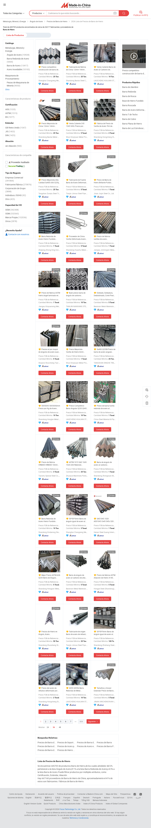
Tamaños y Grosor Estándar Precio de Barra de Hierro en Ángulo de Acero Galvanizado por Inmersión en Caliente (104, 689)
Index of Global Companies (116, 803)
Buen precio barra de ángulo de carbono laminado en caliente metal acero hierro (77, 294)
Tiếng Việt (85, 800)
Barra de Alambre (130, 87)
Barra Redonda (129, 91)
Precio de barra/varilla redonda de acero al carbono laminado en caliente (104, 407)
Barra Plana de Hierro (132, 123)
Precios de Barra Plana (106, 746)
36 (54, 727)
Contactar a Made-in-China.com (90, 794)
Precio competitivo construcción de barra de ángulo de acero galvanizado (48, 68)
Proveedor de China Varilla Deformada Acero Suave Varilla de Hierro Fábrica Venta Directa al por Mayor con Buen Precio (76, 237)
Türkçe (75, 800)
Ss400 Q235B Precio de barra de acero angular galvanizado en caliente (104, 350)
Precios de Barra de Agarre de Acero (47, 742)
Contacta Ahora (47, 90)
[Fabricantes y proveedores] (75, 5)
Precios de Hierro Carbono (66, 750)
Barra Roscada (129, 105)
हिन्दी (57, 800)
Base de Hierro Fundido (132, 100)
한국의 (130, 797)
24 (48, 727)
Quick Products (50, 803)
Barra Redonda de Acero (18, 60)
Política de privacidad (65, 794)
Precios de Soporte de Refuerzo (66, 742)
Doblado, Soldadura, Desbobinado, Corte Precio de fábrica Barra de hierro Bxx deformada (104, 294)
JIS (10, 131)
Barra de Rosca (129, 96)
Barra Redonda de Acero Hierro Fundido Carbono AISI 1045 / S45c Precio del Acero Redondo (48, 237)
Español (76, 797)
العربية (138, 797)
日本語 (57, 797)
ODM (12, 213)
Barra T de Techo (130, 114)
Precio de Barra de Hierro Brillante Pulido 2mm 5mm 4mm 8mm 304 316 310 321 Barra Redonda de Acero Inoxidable (103, 181)
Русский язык (118, 797)
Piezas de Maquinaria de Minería (18, 84)
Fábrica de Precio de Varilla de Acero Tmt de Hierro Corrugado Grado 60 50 (104, 124)
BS (9, 117)
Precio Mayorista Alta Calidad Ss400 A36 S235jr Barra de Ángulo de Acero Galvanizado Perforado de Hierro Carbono (48, 181)
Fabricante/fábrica (18, 184)
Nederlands (48, 800)
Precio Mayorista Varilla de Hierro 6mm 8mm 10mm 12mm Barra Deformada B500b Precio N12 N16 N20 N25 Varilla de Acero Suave (76, 350)
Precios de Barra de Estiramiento (86, 742)
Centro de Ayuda (15, 794)
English (29, 797)
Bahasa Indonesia (100, 800)
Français (66, 797)
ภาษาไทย (66, 800)
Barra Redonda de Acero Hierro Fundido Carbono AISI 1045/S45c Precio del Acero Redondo (48, 520)
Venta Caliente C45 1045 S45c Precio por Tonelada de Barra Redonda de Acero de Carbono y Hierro (75, 124)
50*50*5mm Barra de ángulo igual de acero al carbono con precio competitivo (104, 632)
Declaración (30, 794)
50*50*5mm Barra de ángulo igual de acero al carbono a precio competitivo (76, 520)
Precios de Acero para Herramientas (66, 746)
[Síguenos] (135, 794)
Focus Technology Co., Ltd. (70, 809)
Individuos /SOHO (15, 195)
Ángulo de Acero (18, 54)
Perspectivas (125, 794)
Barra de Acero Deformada (134, 109)
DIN (10, 135)
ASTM (11, 113)
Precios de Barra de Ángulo (47, 750)
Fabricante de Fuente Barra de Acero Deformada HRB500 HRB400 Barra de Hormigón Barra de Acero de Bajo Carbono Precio (76, 181)
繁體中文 (48, 797)
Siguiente (92, 721)
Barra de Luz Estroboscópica (135, 128)
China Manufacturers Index (69, 803)
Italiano (107, 797)
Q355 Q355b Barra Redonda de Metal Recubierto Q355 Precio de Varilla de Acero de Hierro (76, 689)
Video (57, 44)
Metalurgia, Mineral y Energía (14, 49)
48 (60, 727)
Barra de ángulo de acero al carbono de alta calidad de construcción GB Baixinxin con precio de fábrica (77, 576)
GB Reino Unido (15, 127)
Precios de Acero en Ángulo (86, 746)
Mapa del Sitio (111, 794)
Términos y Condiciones (78, 818)
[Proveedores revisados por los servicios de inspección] (18, 162)
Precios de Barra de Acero (47, 746)
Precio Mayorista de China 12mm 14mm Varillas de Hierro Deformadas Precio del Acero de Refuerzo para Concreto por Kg (47, 124)
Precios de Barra (104, 742)
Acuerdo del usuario (46, 794)
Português (97, 797)
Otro (7, 89)
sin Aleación (13, 145)
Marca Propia (16, 217)
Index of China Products (93, 803)
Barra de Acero (17, 65)
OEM (12, 209)
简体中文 (38, 797)
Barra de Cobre (129, 119)
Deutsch (86, 797)
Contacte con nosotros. (19, 234)
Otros (11, 221)
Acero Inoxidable (18, 69)
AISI (10, 109)
